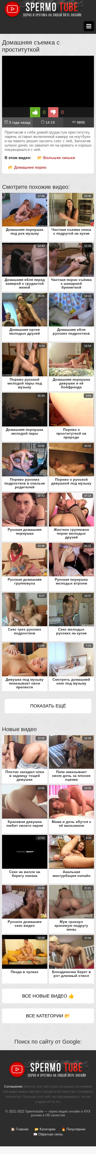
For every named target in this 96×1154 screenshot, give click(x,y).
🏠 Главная (19, 1129)
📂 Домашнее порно (27, 167)
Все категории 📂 (48, 1015)
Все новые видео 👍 (48, 996)
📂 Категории (45, 1129)
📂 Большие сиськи (56, 157)
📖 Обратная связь (48, 1134)
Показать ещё (48, 705)
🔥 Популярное (73, 1129)
